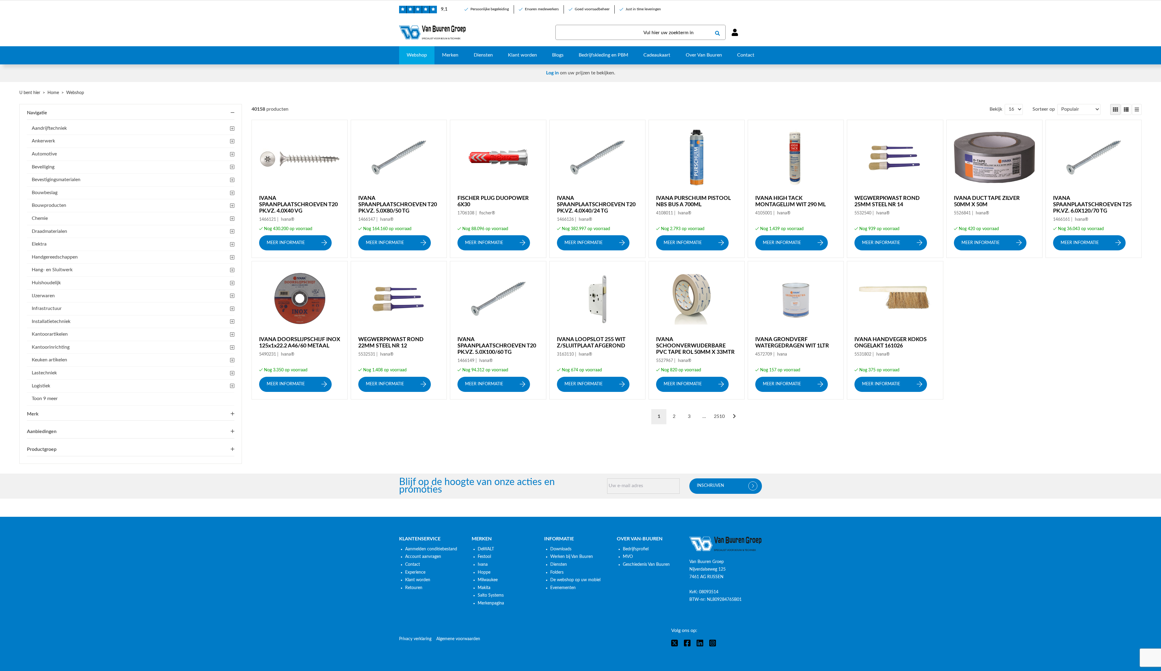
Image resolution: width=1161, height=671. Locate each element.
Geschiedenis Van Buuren (646, 564)
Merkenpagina (491, 603)
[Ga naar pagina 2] (734, 416)
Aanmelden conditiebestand (431, 549)
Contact (412, 564)
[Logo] (725, 544)
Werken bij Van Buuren (571, 557)
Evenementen (563, 588)
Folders (557, 572)
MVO (628, 557)
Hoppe (484, 572)
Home (53, 93)
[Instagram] (712, 643)
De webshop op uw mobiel (575, 580)
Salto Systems (491, 595)
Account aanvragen (423, 557)
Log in (552, 72)
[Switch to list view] (1126, 109)
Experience (415, 572)
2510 (719, 416)
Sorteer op (1044, 109)
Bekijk (996, 109)
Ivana (483, 564)
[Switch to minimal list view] (1137, 109)
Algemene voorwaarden (458, 639)
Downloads (560, 549)
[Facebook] (687, 643)
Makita (484, 588)
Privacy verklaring (415, 639)
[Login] (735, 32)
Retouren (413, 588)
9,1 (444, 9)
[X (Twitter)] (674, 643)
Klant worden (417, 580)
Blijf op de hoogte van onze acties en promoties (477, 486)
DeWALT (486, 549)
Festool (484, 557)
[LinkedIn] (700, 643)
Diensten (558, 564)
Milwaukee (488, 580)
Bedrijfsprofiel (636, 549)
